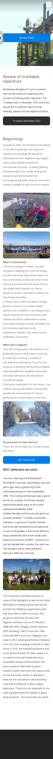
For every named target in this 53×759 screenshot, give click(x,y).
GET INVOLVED (26, 460)
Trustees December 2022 (26, 120)
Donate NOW (26, 37)
